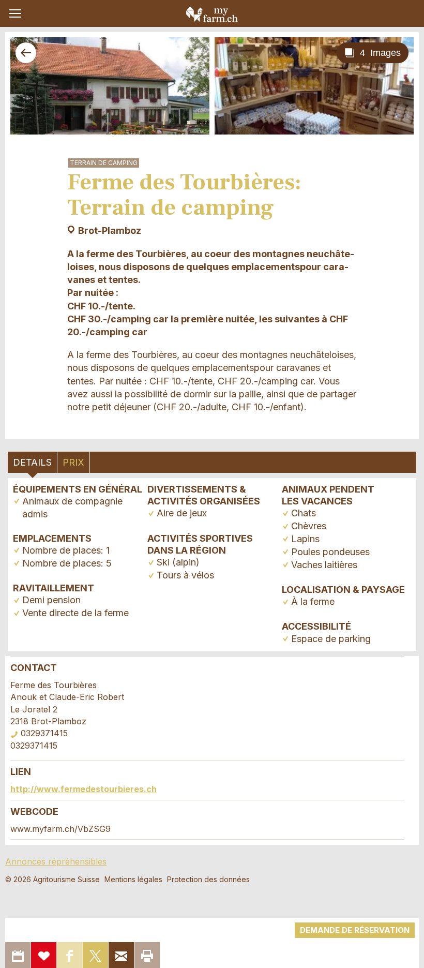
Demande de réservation (355, 930)
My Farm (212, 14)
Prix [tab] (73, 462)
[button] (15, 13)
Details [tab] (32, 462)
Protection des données (208, 879)
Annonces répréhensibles (56, 861)
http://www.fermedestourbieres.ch (83, 789)
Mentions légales (133, 879)
